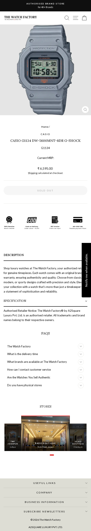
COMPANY (44, 492)
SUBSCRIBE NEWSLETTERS (44, 511)
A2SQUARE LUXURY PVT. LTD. (46, 527)
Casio (46, 134)
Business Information (44, 502)
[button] (45, 255)
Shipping (32, 173)
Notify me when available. (86, 270)
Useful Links (44, 483)
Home (44, 126)
